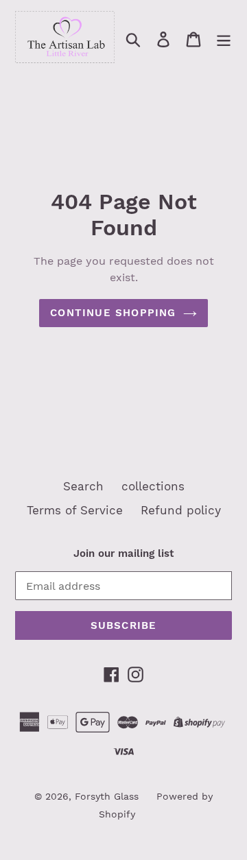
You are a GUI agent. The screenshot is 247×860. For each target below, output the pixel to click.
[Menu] (224, 39)
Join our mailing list (123, 553)
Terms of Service (75, 510)
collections (153, 486)
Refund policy (181, 510)
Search (83, 486)
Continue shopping (113, 313)
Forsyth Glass (107, 796)
